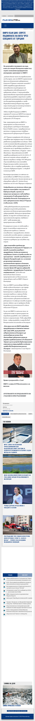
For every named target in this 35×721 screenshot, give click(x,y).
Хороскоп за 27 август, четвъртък (16, 614)
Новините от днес (28, 29)
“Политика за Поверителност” (24, 6)
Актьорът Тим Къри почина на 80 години (19, 598)
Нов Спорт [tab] (25, 575)
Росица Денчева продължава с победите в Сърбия (14, 507)
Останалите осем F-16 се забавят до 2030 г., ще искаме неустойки (18, 591)
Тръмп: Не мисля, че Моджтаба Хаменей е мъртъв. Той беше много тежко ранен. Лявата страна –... (19, 603)
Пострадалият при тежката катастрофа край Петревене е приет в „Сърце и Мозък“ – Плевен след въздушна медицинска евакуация (17, 539)
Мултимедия (10, 16)
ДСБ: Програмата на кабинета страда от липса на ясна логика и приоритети (18, 583)
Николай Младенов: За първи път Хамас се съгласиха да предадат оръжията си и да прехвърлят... (18, 580)
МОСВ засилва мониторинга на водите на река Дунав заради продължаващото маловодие (17, 477)
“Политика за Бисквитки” (8, 7)
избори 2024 (6, 417)
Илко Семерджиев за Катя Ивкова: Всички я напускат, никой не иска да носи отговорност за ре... (19, 611)
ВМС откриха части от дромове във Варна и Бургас (17, 595)
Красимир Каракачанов (18, 414)
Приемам (17, 9)
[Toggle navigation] (5, 25)
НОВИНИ (4, 16)
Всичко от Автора (8, 411)
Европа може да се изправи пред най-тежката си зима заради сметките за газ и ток (19, 607)
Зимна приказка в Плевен (12, 706)
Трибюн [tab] (10, 575)
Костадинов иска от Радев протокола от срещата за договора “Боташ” (18, 587)
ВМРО (30, 414)
